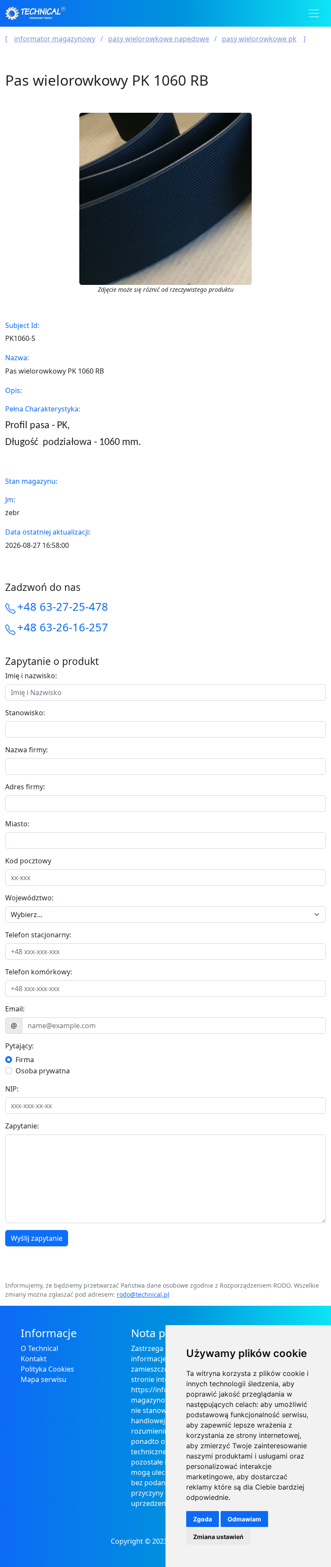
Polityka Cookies (47, 1369)
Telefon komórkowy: (38, 972)
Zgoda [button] (202, 1519)
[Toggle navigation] (314, 13)
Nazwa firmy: (26, 749)
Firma (25, 1059)
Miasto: (17, 823)
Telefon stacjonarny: (38, 935)
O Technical (39, 1348)
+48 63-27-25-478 (62, 606)
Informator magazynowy (54, 38)
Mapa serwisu (43, 1379)
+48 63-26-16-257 (62, 627)
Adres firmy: (25, 786)
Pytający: (19, 1046)
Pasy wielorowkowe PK (259, 38)
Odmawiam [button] (244, 1519)
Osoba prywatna (43, 1071)
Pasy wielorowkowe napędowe (158, 38)
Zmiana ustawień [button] (218, 1536)
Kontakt (34, 1358)
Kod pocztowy (28, 860)
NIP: (12, 1089)
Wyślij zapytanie (36, 1238)
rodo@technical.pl (143, 1294)
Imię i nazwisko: (31, 675)
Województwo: (29, 897)
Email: (15, 1009)
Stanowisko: (25, 712)
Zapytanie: (22, 1126)
